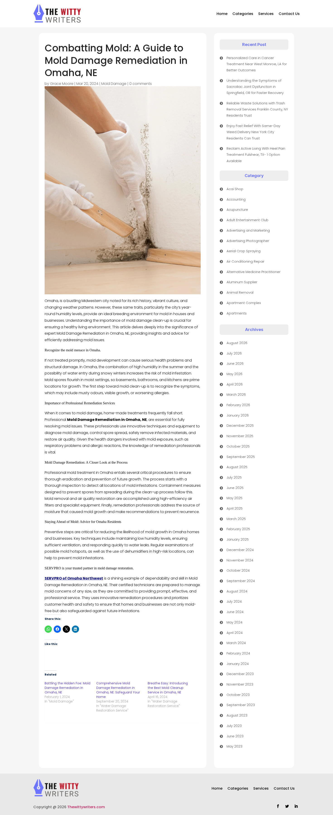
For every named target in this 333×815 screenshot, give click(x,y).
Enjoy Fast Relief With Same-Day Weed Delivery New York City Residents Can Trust (253, 131)
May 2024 (234, 622)
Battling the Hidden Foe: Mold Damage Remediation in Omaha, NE (67, 688)
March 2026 (236, 394)
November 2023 (240, 684)
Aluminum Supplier (242, 282)
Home (222, 13)
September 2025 (241, 456)
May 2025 (234, 498)
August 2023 (237, 715)
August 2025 (237, 467)
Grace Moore (61, 83)
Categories (242, 13)
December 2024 (240, 549)
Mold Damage (113, 83)
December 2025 (240, 425)
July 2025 (234, 477)
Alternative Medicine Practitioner (253, 271)
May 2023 (234, 746)
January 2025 (238, 539)
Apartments (237, 313)
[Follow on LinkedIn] (296, 806)
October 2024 (238, 570)
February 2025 (238, 529)
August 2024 (237, 591)
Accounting (236, 199)
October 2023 (238, 694)
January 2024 (238, 663)
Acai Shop (235, 189)
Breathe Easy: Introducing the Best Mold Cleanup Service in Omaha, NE (168, 688)
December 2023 (240, 673)
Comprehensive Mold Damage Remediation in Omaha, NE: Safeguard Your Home (118, 690)
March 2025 (236, 518)
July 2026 (234, 353)
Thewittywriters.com (86, 807)
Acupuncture (237, 209)
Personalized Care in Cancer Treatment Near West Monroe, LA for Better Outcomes (257, 63)
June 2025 (235, 487)
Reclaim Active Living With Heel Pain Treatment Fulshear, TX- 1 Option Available (256, 154)
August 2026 (237, 342)
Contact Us (289, 13)
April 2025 (235, 508)
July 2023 (234, 725)
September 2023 (241, 704)
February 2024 (238, 653)
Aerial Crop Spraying (244, 251)
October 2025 (238, 446)
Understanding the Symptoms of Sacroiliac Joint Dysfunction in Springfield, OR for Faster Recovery (255, 86)
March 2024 (236, 642)
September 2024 (241, 580)
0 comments (140, 83)
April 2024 (235, 632)
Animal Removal (240, 292)
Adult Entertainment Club (247, 220)
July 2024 (234, 601)
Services (266, 13)
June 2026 (235, 363)
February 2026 (238, 405)
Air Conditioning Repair (245, 261)
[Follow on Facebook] (278, 806)
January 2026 (238, 415)
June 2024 (235, 611)
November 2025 (240, 436)
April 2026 (235, 384)
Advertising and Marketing (248, 230)
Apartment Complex (244, 302)
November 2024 (240, 560)
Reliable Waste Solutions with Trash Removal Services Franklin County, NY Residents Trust (257, 109)
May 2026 (234, 374)
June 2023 (235, 736)
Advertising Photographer (248, 240)
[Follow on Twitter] (287, 806)
